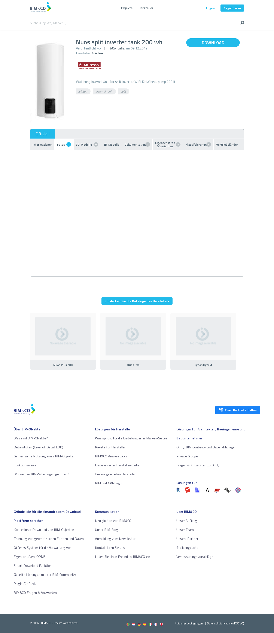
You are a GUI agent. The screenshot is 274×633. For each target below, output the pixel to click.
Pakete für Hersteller (110, 447)
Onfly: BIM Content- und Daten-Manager (206, 447)
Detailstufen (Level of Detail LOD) (38, 447)
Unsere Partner (187, 538)
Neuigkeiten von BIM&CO (113, 520)
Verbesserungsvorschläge (194, 556)
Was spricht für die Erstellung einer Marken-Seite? (131, 438)
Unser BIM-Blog (106, 529)
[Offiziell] (42, 134)
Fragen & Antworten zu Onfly (197, 465)
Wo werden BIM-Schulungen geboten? (41, 474)
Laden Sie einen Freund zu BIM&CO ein (122, 556)
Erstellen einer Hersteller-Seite (117, 465)
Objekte (127, 7)
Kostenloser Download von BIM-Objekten (44, 529)
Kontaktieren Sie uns (110, 547)
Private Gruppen (188, 456)
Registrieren (232, 8)
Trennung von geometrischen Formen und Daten (49, 538)
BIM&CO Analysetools (111, 456)
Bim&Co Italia (114, 48)
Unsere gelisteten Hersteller (115, 474)
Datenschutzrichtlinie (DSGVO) (225, 623)
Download (213, 42)
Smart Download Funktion (33, 565)
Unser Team (185, 529)
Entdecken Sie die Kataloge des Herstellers (137, 301)
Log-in (210, 8)
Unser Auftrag (186, 520)
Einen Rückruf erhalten (241, 410)
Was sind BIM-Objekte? (31, 438)
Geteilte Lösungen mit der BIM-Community (45, 574)
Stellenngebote (187, 547)
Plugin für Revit (25, 583)
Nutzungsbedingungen (189, 623)
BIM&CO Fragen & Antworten (35, 592)
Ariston (97, 53)
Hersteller (145, 7)
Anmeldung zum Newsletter (115, 538)
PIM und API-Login (108, 483)
